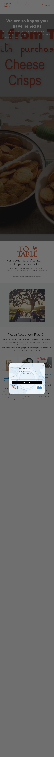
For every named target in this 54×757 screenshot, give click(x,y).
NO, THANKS (27, 387)
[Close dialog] (43, 365)
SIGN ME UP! (27, 382)
